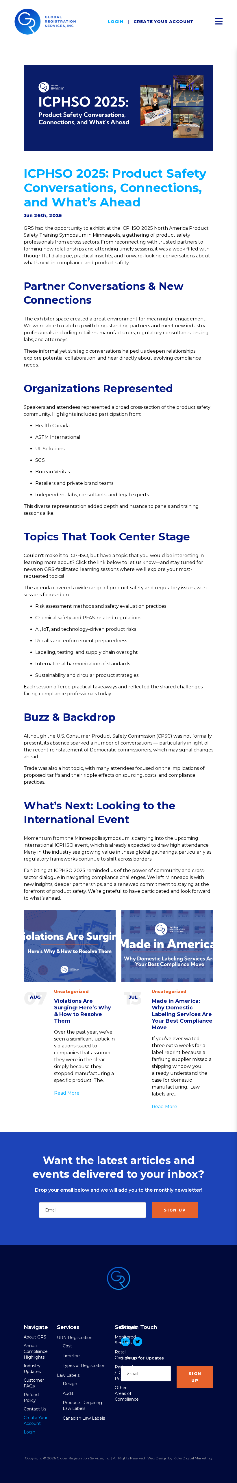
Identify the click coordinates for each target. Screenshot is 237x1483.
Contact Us (35, 1409)
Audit (68, 1393)
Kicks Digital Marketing (192, 1458)
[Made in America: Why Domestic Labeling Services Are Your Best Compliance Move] (167, 946)
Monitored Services (125, 1339)
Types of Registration (84, 1365)
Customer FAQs (34, 1383)
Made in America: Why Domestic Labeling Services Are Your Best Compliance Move (182, 1014)
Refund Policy (31, 1397)
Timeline (71, 1355)
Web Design (157, 1458)
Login (115, 21)
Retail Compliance (127, 1354)
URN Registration (74, 1337)
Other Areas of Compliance (127, 1393)
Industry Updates (32, 1368)
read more (66, 1093)
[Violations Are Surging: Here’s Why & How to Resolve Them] (70, 946)
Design (70, 1383)
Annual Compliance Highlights (36, 1351)
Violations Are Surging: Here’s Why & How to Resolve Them (82, 1011)
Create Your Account (164, 21)
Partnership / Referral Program (126, 1372)
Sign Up (175, 1210)
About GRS (35, 1337)
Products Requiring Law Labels (82, 1405)
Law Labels (68, 1375)
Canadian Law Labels (84, 1418)
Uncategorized (71, 991)
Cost (67, 1346)
